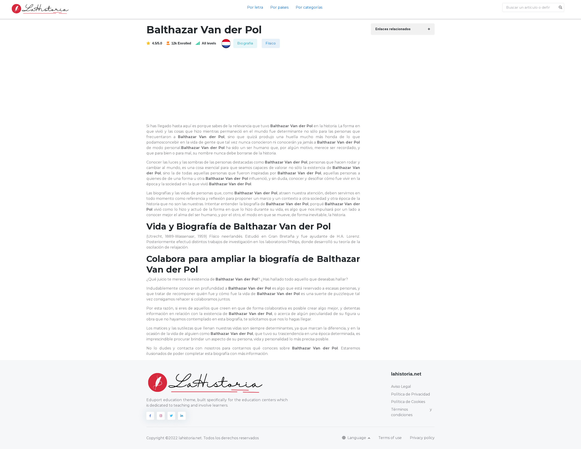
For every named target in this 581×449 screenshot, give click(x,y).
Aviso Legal (401, 386)
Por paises (279, 7)
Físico (271, 43)
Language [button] (357, 438)
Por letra (255, 7)
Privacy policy (422, 438)
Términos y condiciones (411, 412)
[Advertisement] (255, 86)
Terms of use (390, 438)
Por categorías (309, 7)
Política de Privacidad (410, 394)
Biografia (245, 43)
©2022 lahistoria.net (183, 438)
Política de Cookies (408, 402)
